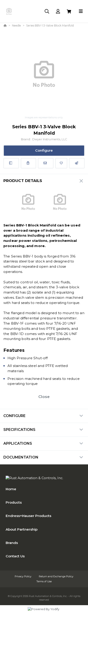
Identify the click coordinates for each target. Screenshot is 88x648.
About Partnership (21, 529)
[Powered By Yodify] (44, 613)
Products (14, 502)
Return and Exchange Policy (56, 576)
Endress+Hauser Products (28, 516)
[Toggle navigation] (81, 11)
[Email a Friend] (77, 163)
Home (11, 489)
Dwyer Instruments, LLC (49, 139)
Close (44, 396)
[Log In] (58, 11)
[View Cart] (69, 11)
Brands (12, 543)
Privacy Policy (23, 576)
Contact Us (15, 556)
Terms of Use (44, 581)
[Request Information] (45, 163)
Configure (44, 150)
